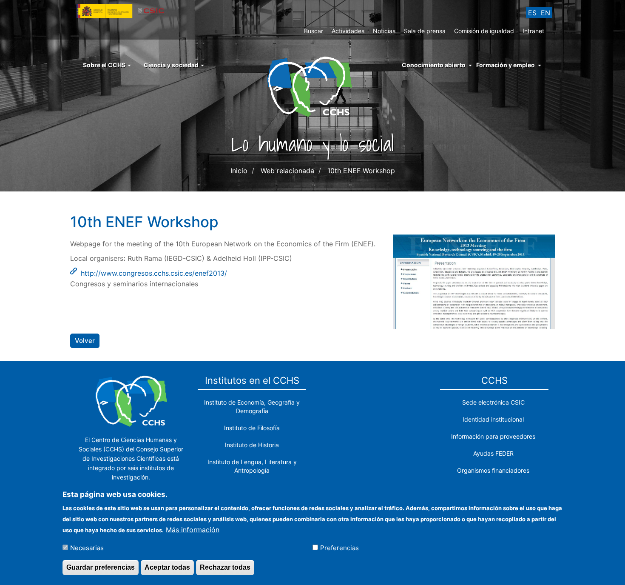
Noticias (384, 30)
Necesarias (87, 547)
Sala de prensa (425, 30)
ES (532, 13)
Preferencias (339, 547)
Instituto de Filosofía (252, 427)
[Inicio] (312, 86)
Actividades (348, 30)
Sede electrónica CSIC (493, 402)
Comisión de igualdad (484, 30)
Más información (192, 529)
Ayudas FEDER (493, 453)
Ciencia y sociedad (172, 64)
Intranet (533, 30)
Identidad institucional (493, 419)
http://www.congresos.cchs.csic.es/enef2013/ (154, 273)
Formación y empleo (505, 64)
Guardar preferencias (100, 567)
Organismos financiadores (493, 470)
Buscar (313, 30)
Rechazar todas (225, 567)
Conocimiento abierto (434, 64)
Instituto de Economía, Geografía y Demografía (252, 406)
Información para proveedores (493, 436)
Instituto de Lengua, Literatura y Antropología (252, 466)
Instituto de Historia (252, 444)
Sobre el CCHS (105, 64)
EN (545, 13)
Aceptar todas (167, 567)
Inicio (238, 170)
